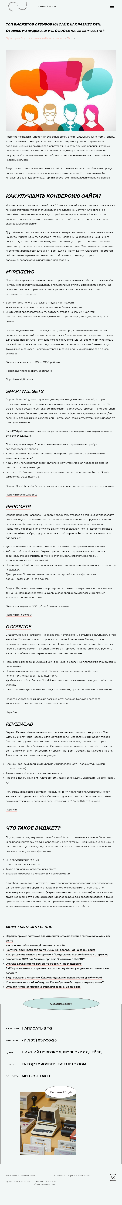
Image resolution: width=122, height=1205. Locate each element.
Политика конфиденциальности (72, 1175)
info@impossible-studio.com (54, 1064)
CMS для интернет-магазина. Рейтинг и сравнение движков (43, 986)
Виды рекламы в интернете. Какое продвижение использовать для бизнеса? (54, 977)
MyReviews (20, 272)
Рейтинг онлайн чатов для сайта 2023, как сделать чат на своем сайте (50, 950)
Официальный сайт (45, 1184)
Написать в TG (37, 1028)
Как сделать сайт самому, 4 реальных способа (35, 945)
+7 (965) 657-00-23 (39, 1040)
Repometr (18, 506)
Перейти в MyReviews (20, 379)
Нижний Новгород (47, 6)
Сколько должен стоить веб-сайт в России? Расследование (44, 963)
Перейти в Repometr (19, 614)
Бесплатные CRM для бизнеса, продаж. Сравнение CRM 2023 (45, 959)
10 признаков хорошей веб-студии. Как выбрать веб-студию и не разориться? (55, 982)
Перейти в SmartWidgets (21, 494)
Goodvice (18, 626)
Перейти (11, 712)
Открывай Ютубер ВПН (43, 1181)
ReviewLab (19, 724)
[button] (111, 6)
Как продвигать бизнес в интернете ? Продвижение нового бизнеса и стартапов (57, 954)
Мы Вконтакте (36, 1076)
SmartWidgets (24, 391)
